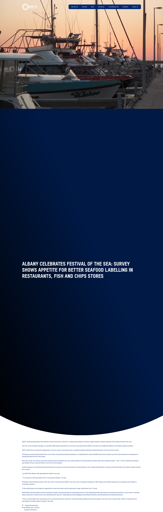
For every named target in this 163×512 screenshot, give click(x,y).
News (92, 7)
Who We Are (74, 7)
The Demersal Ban (113, 7)
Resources (125, 7)
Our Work (84, 7)
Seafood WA (101, 7)
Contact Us (135, 7)
